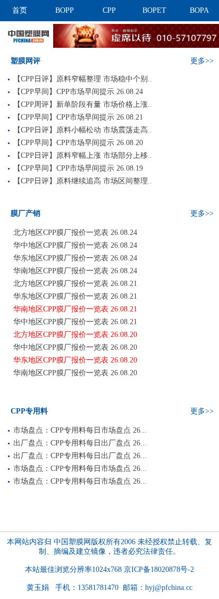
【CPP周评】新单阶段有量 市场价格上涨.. (82, 104)
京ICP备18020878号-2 (159, 569)
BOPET (154, 10)
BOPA (199, 10)
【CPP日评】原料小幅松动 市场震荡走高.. (82, 130)
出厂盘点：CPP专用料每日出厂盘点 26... (80, 443)
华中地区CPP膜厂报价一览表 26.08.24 (75, 245)
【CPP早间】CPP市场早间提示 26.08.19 (78, 168)
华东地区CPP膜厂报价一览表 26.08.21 (75, 296)
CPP (109, 10)
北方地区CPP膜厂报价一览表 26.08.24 (75, 233)
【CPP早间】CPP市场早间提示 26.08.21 (78, 117)
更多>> (202, 61)
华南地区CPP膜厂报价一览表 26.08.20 (75, 373)
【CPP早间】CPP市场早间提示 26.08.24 (78, 92)
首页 (19, 10)
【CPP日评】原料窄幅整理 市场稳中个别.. (82, 79)
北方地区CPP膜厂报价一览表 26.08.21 (75, 284)
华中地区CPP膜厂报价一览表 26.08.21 (75, 322)
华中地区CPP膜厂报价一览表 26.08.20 (75, 347)
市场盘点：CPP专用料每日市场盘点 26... (80, 430)
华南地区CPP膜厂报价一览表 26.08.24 (75, 271)
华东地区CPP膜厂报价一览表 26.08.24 (75, 258)
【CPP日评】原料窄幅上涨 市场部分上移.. (82, 155)
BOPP (64, 10)
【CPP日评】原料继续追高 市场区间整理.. (82, 181)
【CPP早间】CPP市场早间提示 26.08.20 (78, 143)
